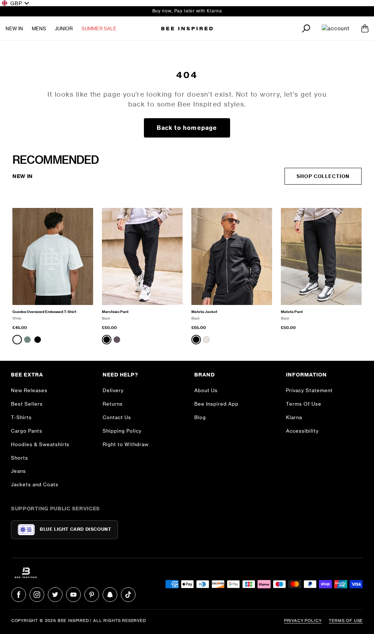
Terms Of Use (303, 404)
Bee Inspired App (216, 404)
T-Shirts (21, 417)
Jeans (18, 471)
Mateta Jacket (204, 311)
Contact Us (117, 417)
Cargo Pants (26, 431)
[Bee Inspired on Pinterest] (91, 594)
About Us (206, 390)
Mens (39, 28)
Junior (64, 28)
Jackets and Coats (34, 484)
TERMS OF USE (346, 620)
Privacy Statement (309, 390)
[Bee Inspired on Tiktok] (128, 594)
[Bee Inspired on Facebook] (18, 594)
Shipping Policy (122, 431)
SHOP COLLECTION (323, 176)
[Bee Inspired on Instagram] (37, 594)
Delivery (113, 390)
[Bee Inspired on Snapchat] (110, 594)
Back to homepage (187, 127)
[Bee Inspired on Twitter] (55, 594)
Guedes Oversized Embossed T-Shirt (44, 311)
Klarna (294, 417)
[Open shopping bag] (365, 28)
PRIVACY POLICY (303, 620)
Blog (200, 417)
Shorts (19, 458)
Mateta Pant (292, 311)
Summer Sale (99, 28)
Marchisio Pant (115, 311)
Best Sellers (27, 404)
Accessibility (302, 431)
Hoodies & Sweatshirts (40, 444)
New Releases (29, 390)
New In (14, 28)
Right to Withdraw (126, 444)
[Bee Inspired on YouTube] (73, 594)
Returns (113, 404)
